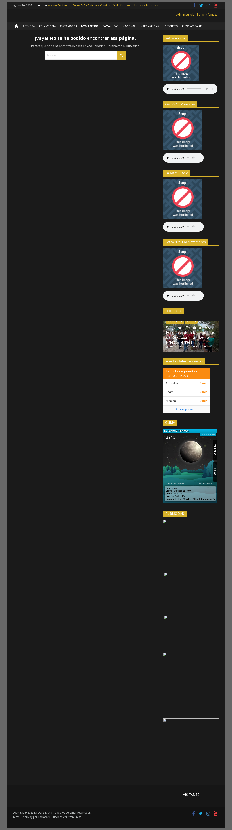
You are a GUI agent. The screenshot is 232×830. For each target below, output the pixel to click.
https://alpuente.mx (187, 409)
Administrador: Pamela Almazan (197, 14)
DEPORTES (171, 26)
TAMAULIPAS (110, 26)
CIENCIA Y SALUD (192, 26)
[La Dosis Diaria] (17, 26)
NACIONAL (129, 26)
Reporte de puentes (181, 371)
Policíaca (191, 321)
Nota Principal (175, 321)
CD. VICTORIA (47, 26)
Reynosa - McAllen (178, 376)
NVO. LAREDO (89, 26)
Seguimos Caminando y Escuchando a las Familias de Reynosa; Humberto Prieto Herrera (190, 335)
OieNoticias (196, 346)
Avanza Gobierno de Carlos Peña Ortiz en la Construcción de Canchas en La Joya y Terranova (103, 5)
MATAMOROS (68, 26)
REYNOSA (29, 26)
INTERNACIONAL (150, 26)
